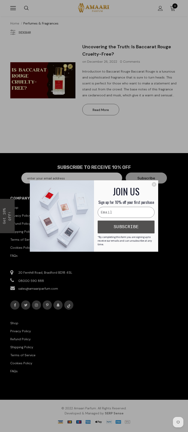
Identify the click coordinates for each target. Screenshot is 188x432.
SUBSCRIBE (126, 227)
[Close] (154, 184)
